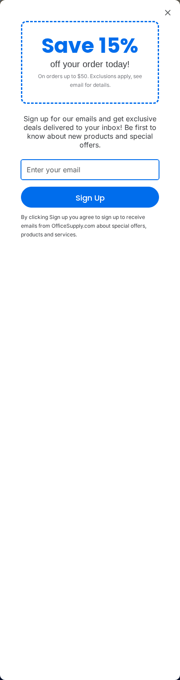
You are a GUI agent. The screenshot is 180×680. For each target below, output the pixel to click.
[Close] (168, 12)
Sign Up (90, 197)
